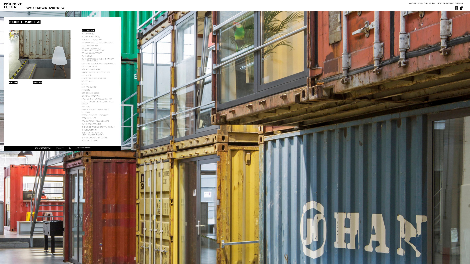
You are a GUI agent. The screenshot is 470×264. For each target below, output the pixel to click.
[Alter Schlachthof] (461, 8)
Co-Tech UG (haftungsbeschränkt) (98, 64)
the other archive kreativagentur (98, 127)
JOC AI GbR (86, 75)
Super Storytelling (91, 124)
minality (86, 90)
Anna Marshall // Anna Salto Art (97, 43)
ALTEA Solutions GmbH (92, 40)
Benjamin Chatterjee (92, 53)
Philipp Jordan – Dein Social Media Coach (98, 102)
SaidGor (85, 106)
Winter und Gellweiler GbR (94, 137)
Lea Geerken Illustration (94, 78)
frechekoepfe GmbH (91, 69)
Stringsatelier (89, 118)
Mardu (85, 84)
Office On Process (90, 93)
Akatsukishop (88, 34)
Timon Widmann (89, 130)
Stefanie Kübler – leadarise (95, 115)
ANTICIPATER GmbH (90, 45)
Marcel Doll (88, 81)
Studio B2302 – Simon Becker (95, 121)
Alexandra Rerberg (91, 37)
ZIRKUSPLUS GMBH (90, 140)
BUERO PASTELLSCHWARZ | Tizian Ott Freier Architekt (98, 60)
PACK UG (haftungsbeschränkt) (97, 99)
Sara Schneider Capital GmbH (95, 109)
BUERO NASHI (88, 56)
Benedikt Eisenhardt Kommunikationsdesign (93, 49)
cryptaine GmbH (89, 67)
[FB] (456, 8)
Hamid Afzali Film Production (96, 72)
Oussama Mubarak (90, 96)
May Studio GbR (89, 87)
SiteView (86, 112)
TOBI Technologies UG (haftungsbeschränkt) (93, 134)
